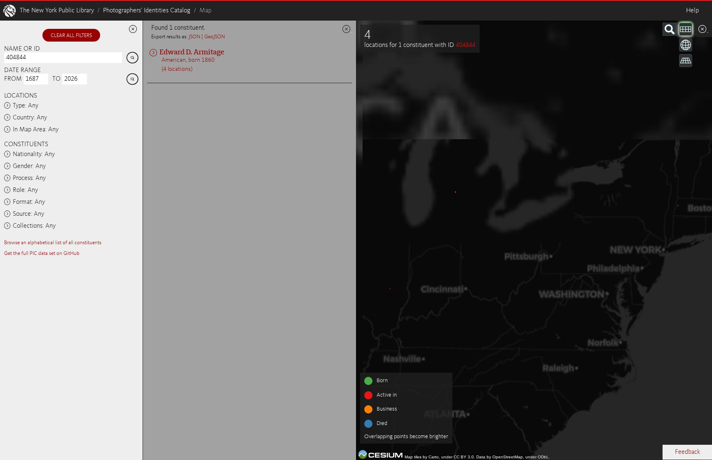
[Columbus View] (685, 60)
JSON (194, 37)
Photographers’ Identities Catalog (146, 10)
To (56, 79)
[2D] (685, 29)
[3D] (685, 44)
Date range (22, 70)
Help (692, 10)
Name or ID (22, 49)
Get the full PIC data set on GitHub (42, 253)
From (13, 79)
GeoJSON (214, 37)
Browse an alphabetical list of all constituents (52, 242)
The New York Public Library (57, 10)
